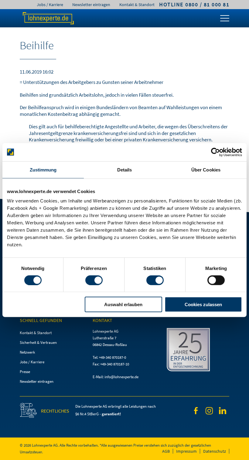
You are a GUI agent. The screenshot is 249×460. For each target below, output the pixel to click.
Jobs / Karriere (50, 4)
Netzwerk (27, 352)
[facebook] (196, 412)
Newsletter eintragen (91, 4)
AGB (166, 451)
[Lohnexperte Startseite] (48, 18)
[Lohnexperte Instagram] (209, 412)
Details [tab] (124, 169)
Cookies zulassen (203, 304)
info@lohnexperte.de (121, 376)
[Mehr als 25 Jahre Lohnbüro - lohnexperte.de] (197, 351)
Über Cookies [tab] (205, 169)
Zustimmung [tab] (43, 169)
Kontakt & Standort (137, 4)
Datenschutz (214, 451)
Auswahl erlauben (123, 304)
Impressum (186, 451)
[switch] (94, 280)
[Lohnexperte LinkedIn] (222, 411)
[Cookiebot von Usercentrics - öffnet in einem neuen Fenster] (215, 152)
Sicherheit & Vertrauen (38, 342)
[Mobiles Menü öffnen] (224, 19)
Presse (25, 371)
